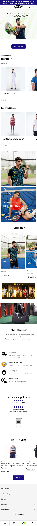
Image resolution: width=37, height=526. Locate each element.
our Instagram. (26, 339)
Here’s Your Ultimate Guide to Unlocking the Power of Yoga (12, 466)
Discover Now (18, 46)
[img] (18, 400)
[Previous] (3, 100)
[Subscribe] (34, 494)
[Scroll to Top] (34, 516)
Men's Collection (13, 94)
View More (19, 477)
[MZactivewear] (18, 7)
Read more (5, 471)
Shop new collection (11, 219)
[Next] (9, 100)
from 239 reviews (19, 402)
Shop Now (7, 275)
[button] (34, 7)
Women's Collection (13, 139)
